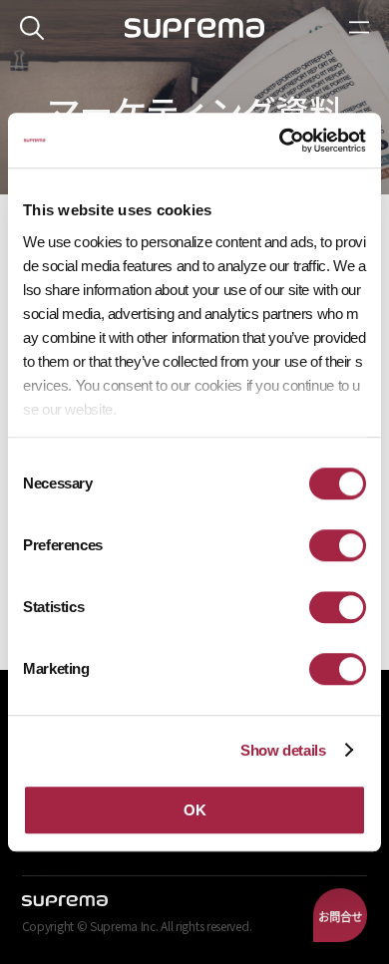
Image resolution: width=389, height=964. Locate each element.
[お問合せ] (340, 915)
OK (194, 810)
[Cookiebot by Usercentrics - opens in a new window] (280, 141)
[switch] (337, 545)
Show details (283, 750)
